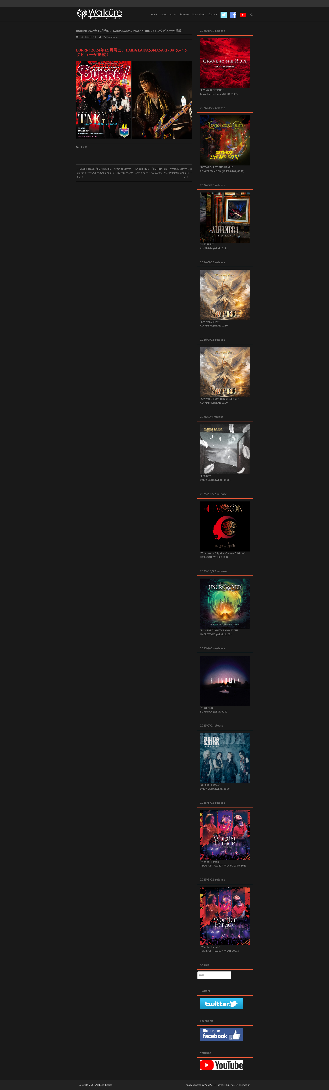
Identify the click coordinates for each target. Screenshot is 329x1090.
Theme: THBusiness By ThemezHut (233, 1084)
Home (154, 14)
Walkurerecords (110, 37)
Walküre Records (104, 1084)
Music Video (198, 14)
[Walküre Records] (99, 14)
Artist (173, 14)
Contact (213, 14)
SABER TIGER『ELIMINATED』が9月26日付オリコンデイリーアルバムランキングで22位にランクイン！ (105, 172)
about (163, 14)
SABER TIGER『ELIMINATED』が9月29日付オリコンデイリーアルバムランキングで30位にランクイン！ (163, 172)
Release (184, 14)
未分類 (83, 147)
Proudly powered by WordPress (200, 1084)
